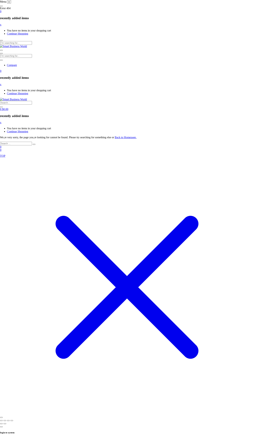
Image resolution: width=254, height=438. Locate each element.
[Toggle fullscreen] (4, 420)
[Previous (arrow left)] (1, 423)
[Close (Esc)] (11, 420)
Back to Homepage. (126, 137)
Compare (12, 65)
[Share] (8, 420)
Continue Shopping (17, 33)
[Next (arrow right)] (4, 423)
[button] (0, 11)
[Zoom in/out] (1, 420)
